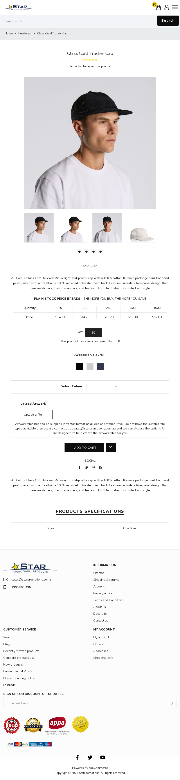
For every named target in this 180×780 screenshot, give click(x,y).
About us (99, 607)
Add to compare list (111, 447)
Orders (98, 644)
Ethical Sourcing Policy (19, 678)
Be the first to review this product (90, 66)
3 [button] (93, 251)
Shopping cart (103, 658)
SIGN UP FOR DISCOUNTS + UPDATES (33, 694)
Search (168, 20)
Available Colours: (89, 355)
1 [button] (79, 251)
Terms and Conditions (108, 600)
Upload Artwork (33, 404)
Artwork (98, 586)
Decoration (100, 614)
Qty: (80, 332)
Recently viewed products (21, 651)
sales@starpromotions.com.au (95, 428)
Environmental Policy (17, 671)
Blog (6, 644)
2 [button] (86, 251)
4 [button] (100, 251)
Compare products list (18, 658)
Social (90, 461)
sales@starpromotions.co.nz (31, 579)
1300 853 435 (21, 587)
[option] (39, 228)
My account (101, 637)
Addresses (100, 651)
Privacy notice (102, 593)
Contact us (100, 620)
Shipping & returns (106, 580)
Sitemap (98, 573)
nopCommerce (98, 768)
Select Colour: (72, 386)
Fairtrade (9, 685)
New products (13, 664)
